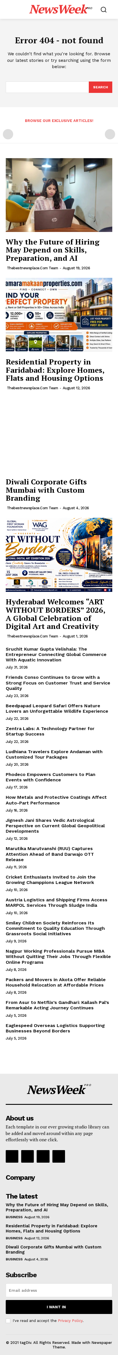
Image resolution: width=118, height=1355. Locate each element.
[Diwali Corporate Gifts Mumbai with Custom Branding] (59, 435)
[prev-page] (8, 134)
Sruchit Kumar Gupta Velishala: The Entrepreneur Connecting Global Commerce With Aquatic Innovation (56, 654)
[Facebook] (12, 1156)
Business (14, 1217)
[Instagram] (27, 1156)
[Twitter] (43, 1156)
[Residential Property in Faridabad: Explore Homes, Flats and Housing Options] (59, 315)
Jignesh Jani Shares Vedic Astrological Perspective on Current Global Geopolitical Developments (55, 826)
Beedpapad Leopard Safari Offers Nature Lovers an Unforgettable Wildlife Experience (57, 708)
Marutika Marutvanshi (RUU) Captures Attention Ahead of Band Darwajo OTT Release (50, 854)
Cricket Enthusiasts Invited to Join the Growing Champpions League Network (51, 879)
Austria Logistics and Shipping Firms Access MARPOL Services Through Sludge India (56, 902)
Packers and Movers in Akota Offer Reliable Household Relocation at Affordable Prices (56, 982)
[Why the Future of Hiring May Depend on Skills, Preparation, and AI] (59, 195)
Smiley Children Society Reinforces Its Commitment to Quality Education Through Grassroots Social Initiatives (55, 928)
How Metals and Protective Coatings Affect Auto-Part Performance (56, 799)
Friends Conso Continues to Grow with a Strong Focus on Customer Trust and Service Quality (58, 683)
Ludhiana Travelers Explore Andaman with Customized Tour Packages (54, 754)
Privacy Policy (70, 1321)
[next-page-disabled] (110, 134)
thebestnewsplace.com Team (32, 268)
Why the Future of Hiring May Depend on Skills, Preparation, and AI (52, 250)
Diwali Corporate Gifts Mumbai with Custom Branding (46, 490)
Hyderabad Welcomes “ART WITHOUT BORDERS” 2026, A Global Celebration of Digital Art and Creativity (55, 614)
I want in (56, 1307)
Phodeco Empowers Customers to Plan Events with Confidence (50, 777)
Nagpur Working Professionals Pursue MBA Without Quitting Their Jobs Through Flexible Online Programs (58, 956)
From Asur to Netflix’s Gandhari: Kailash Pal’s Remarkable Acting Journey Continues (57, 1005)
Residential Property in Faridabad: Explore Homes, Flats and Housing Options (55, 370)
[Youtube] (58, 1156)
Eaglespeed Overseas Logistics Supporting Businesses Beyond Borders (55, 1028)
